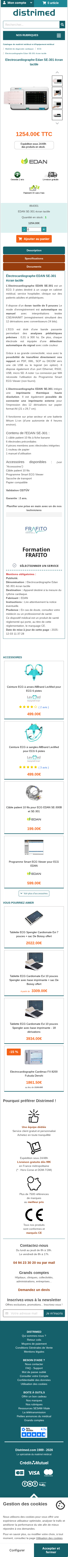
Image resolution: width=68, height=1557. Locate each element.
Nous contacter (34, 1364)
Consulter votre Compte (34, 1376)
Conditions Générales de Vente (34, 1347)
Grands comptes (34, 1420)
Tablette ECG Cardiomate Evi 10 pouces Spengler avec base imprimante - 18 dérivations (34, 1027)
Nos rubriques (34, 1404)
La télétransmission (34, 1412)
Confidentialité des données (34, 1379)
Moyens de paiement (34, 1343)
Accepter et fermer (51, 1550)
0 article (52, 3)
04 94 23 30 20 (24, 1263)
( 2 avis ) (44, 707)
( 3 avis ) (44, 767)
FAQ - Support (34, 1368)
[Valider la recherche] (62, 24)
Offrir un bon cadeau (34, 1396)
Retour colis (34, 1339)
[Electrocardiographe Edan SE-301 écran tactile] (57, 81)
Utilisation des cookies (34, 1383)
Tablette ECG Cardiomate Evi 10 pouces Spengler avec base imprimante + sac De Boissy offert (34, 980)
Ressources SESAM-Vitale (34, 1408)
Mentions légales (34, 1351)
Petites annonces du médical (34, 1416)
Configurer (17, 1550)
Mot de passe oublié (34, 1372)
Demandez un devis (34, 1290)
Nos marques (34, 1400)
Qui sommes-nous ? (34, 1335)
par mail (48, 1263)
